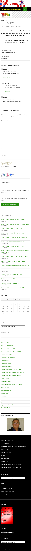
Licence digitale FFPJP (6, 390)
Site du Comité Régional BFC (8, 491)
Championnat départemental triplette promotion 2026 (15, 265)
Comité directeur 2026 (7, 354)
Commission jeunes (6, 363)
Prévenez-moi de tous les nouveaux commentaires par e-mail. (15, 191)
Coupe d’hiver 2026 (6, 381)
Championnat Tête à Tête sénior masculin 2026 (13, 261)
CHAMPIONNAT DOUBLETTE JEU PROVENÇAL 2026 (15, 224)
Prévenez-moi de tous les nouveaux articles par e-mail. (15, 199)
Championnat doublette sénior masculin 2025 (12, 287)
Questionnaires (5, 402)
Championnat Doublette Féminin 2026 (11, 270)
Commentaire (5, 121)
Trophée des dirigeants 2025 (8, 279)
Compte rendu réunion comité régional (11, 375)
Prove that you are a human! (9, 166)
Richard (5, 69)
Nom (2, 142)
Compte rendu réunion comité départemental (12, 372)
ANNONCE (5, 57)
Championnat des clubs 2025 (8, 348)
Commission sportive (6, 366)
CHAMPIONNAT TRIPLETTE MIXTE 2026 (11, 228)
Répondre (7, 77)
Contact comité (5, 378)
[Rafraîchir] (13, 174)
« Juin (2, 316)
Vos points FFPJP (5, 408)
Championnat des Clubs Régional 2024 (11, 351)
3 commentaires (20, 26)
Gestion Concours (5, 387)
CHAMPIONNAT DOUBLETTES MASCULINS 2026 (14, 237)
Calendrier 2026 (5, 343)
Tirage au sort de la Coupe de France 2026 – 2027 (13, 274)
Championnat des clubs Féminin (9, 51)
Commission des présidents (8, 357)
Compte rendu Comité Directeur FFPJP (11, 369)
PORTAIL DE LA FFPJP (6, 488)
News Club (4, 20)
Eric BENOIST (11, 26)
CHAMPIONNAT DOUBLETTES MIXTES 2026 (12, 246)
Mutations (3, 396)
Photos (2, 399)
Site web (3, 155)
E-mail (3, 149)
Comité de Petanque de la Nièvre (11, 9)
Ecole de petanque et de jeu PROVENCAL (11, 384)
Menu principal (29, 9)
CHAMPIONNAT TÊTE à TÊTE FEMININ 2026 (12, 233)
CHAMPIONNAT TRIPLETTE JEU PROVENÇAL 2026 (14, 256)
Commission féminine (6, 360)
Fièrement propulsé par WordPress (8, 549)
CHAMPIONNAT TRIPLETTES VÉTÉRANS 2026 (13, 242)
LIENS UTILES (4, 393)
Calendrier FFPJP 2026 (7, 345)
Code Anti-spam (5, 182)
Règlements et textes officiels (8, 405)
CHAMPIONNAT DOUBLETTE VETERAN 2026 (13, 219)
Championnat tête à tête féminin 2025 (10, 283)
